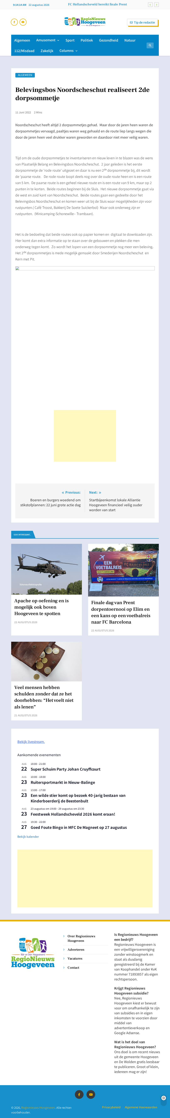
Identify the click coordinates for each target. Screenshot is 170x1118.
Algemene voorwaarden (141, 1107)
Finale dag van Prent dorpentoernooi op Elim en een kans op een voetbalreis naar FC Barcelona (93, 4)
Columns (67, 50)
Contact (73, 967)
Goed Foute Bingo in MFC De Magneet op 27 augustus (79, 827)
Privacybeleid (111, 1107)
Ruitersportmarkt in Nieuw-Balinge (63, 782)
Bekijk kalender (28, 836)
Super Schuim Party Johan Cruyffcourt (66, 769)
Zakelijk (47, 50)
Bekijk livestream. (31, 741)
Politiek (87, 40)
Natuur (130, 40)
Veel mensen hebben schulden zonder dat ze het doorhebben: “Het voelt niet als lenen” (43, 697)
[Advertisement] (85, 436)
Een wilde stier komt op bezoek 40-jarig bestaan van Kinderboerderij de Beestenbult (78, 797)
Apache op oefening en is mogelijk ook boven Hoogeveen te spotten (41, 607)
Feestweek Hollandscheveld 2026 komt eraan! (73, 814)
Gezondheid (108, 40)
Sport (70, 40)
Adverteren (76, 949)
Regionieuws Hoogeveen (38, 1107)
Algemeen (22, 40)
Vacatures (75, 958)
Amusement (45, 39)
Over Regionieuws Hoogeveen (81, 938)
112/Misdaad (24, 50)
